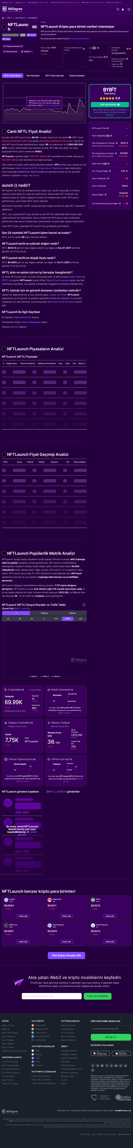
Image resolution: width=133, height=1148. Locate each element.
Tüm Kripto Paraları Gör (66, 955)
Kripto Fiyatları (7, 1080)
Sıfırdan (15, 326)
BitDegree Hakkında (69, 1051)
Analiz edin (23, 916)
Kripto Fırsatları (8, 1047)
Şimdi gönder (66, 713)
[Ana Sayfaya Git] (4, 18)
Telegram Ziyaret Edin (17, 726)
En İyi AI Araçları (8, 1076)
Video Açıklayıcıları (31, 322)
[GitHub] (93, 1070)
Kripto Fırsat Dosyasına (58, 280)
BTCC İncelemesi (67, 1033)
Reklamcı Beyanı (124, 1134)
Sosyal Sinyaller (77, 75)
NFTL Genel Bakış (12, 75)
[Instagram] (121, 1066)
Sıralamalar (20, 18)
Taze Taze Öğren (97, 996)
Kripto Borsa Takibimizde (51, 168)
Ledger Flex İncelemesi (41, 1076)
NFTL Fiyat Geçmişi (54, 75)
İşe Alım (64, 1080)
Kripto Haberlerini (22, 317)
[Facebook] (107, 1066)
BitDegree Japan (67, 1076)
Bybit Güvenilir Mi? (68, 1025)
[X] (93, 1066)
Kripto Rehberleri (8, 1036)
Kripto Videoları (8, 1044)
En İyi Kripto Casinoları (10, 1073)
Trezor (35, 175)
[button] (114, 2)
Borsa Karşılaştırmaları (10, 1065)
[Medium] (116, 1066)
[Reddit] (125, 1066)
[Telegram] (97, 1066)
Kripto (9, 18)
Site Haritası (85, 1134)
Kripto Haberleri (8, 1040)
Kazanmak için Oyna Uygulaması (14, 1051)
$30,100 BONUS (108, 104)
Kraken (25, 168)
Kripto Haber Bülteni (10, 1033)
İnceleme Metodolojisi (69, 1058)
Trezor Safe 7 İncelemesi (41, 1080)
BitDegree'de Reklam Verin (71, 1069)
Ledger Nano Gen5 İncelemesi (44, 1083)
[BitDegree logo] (10, 1111)
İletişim (64, 1084)
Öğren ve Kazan (8, 1025)
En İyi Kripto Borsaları (10, 1062)
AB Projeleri (65, 1062)
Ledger (25, 175)
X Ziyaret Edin (35, 690)
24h (94, 48)
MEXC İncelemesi (68, 1036)
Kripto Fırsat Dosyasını (63, 301)
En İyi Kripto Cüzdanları (11, 1069)
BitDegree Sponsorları (69, 1073)
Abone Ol (111, 1037)
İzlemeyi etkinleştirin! (79, 38)
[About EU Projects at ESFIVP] (100, 1096)
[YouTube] (102, 1066)
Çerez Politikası (110, 1134)
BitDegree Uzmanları (69, 1054)
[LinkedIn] (111, 1066)
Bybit (18, 168)
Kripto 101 (6, 1029)
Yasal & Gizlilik (97, 1134)
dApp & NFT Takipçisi (10, 1084)
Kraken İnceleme (67, 1029)
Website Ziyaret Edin (60, 726)
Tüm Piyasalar (33, 75)
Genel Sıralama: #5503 (10, 35)
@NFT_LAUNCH (22, 608)
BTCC (35, 168)
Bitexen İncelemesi (68, 1040)
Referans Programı (68, 1065)
